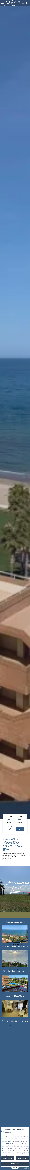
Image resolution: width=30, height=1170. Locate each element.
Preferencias (15, 1163)
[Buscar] (20, 829)
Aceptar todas (22, 1158)
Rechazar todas (7, 1158)
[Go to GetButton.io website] (26, 1168)
